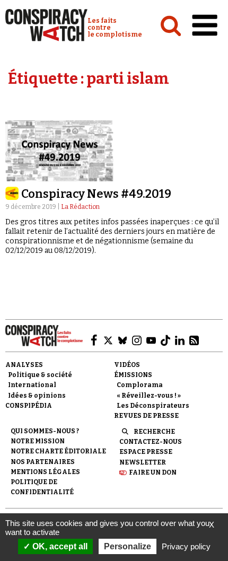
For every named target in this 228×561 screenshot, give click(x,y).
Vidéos (127, 365)
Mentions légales (45, 472)
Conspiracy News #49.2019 (96, 194)
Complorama (140, 385)
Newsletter (142, 462)
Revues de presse (146, 415)
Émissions (133, 375)
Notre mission (38, 441)
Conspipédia (28, 405)
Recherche (154, 431)
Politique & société (40, 375)
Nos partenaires (43, 462)
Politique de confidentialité (42, 487)
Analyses (24, 365)
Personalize (127, 546)
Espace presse (145, 451)
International (32, 385)
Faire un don (153, 472)
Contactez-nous (150, 441)
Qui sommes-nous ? (45, 431)
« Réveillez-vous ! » (149, 395)
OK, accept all (58, 546)
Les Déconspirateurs (153, 405)
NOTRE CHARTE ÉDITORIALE (58, 451)
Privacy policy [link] (186, 546)
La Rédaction (80, 207)
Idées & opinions (37, 395)
